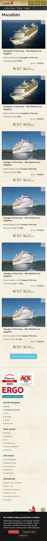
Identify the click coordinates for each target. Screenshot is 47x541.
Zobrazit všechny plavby (23, 356)
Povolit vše (14, 532)
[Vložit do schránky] (43, 22)
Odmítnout (23, 536)
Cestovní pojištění (11, 446)
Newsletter (9, 470)
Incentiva (8, 450)
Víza (6, 440)
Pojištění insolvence (12, 489)
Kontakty (8, 500)
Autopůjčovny (10, 443)
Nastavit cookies (30, 532)
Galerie (7, 420)
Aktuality (8, 417)
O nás (7, 413)
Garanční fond (10, 493)
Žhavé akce (9, 423)
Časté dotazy (9, 473)
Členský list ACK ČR (12, 496)
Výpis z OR (9, 486)
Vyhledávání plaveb (12, 410)
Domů (7, 406)
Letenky (7, 433)
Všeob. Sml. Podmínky (13, 483)
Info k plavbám (10, 459)
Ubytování (8, 436)
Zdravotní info (10, 466)
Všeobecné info (10, 463)
